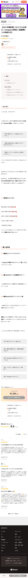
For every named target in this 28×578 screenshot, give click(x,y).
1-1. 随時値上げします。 (11, 83)
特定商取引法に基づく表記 (10, 560)
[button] (4, 2)
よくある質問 (14, 563)
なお (3, 440)
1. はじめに (7, 80)
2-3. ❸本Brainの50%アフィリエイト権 (14, 95)
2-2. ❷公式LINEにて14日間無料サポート (15, 92)
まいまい (4, 486)
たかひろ (6, 44)
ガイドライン (19, 560)
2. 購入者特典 (7, 87)
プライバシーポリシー (15, 558)
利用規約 (8, 558)
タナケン (4, 464)
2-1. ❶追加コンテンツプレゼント (13, 89)
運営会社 (20, 563)
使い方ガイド (8, 563)
